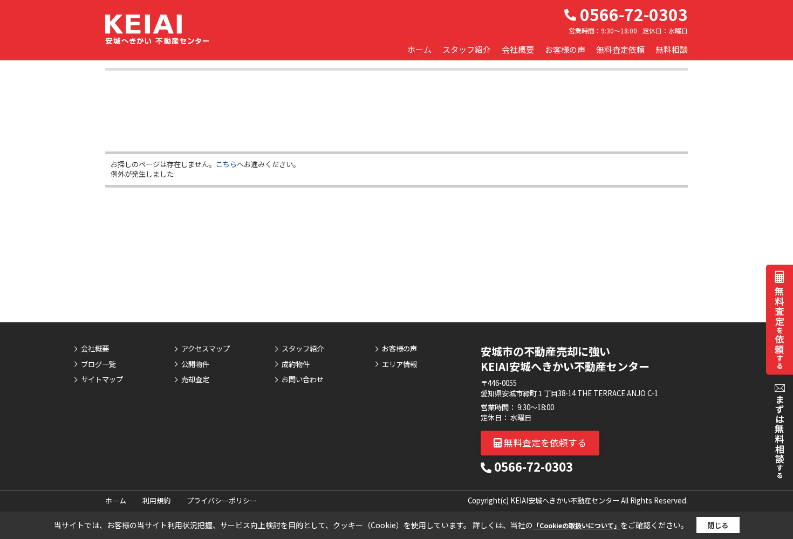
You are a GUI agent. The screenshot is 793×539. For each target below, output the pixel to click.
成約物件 (296, 364)
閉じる (717, 525)
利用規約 (156, 500)
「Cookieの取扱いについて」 (576, 525)
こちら (226, 164)
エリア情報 (399, 364)
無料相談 (671, 49)
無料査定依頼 (620, 49)
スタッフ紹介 (466, 49)
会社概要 (518, 49)
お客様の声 (565, 49)
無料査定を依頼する (544, 442)
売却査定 (195, 379)
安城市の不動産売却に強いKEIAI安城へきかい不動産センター (565, 358)
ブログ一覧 (98, 364)
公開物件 (195, 364)
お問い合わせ (303, 379)
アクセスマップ (205, 349)
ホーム (419, 49)
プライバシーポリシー (222, 500)
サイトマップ (102, 379)
